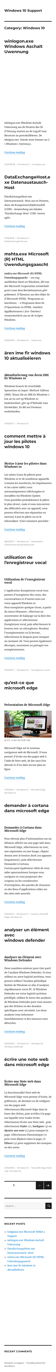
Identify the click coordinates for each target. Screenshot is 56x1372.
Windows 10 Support (23, 10)
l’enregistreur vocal (40, 670)
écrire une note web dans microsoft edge (26, 1062)
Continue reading (14, 152)
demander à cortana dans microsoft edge (26, 808)
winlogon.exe (38, 164)
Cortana (35, 914)
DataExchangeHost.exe (15, 241)
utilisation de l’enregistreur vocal (25, 560)
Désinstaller (37, 541)
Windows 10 (23, 164)
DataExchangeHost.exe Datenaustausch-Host (27, 182)
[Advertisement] (28, 88)
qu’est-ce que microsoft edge (21, 685)
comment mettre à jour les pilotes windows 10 (25, 441)
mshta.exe (36, 340)
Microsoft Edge (38, 789)
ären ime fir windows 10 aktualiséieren (27, 355)
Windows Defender (13, 1046)
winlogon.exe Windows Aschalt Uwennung (23, 46)
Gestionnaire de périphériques (19, 544)
